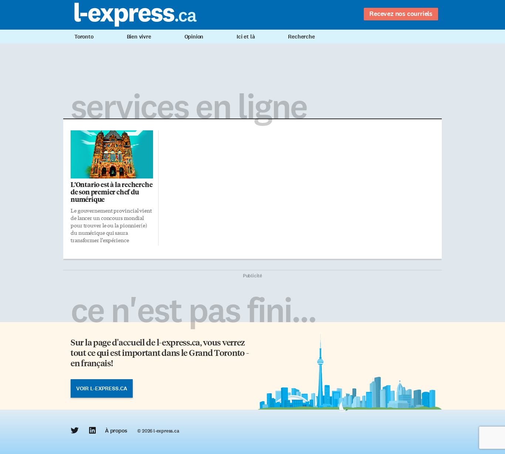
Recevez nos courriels (401, 13)
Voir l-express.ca (101, 388)
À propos (116, 430)
